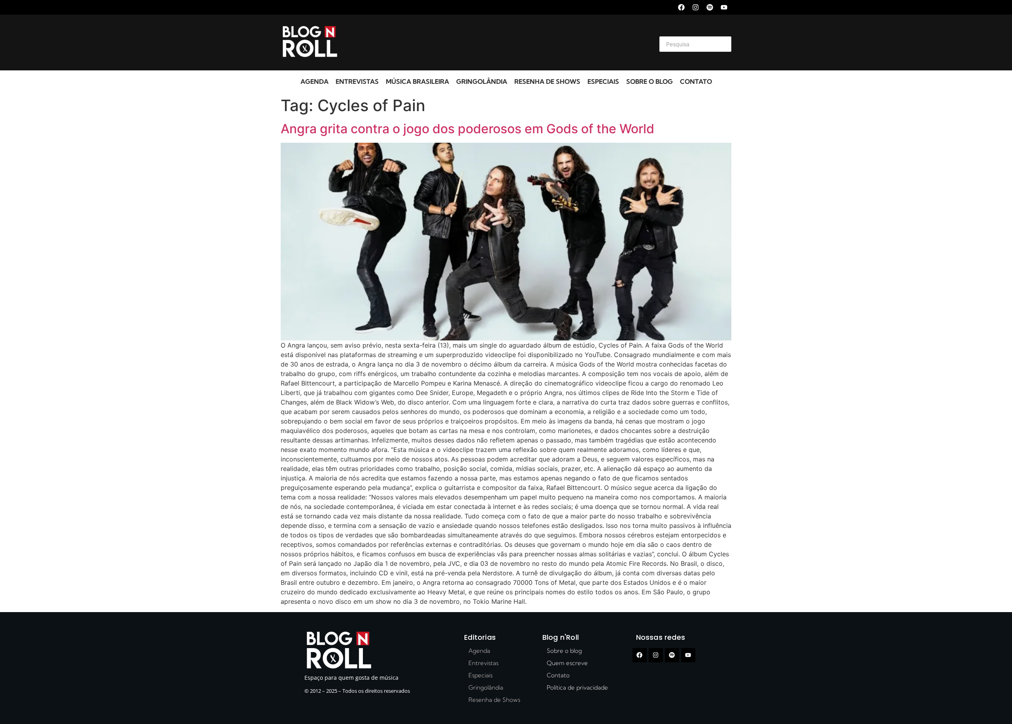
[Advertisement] (496, 42)
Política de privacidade (577, 687)
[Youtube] (724, 7)
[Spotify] (709, 7)
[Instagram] (695, 7)
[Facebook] (681, 7)
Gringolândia (481, 81)
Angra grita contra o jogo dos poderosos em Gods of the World (467, 128)
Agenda (314, 81)
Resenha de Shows (547, 81)
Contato (696, 81)
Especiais (603, 81)
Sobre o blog (649, 81)
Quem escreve (567, 663)
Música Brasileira (417, 81)
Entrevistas (357, 81)
